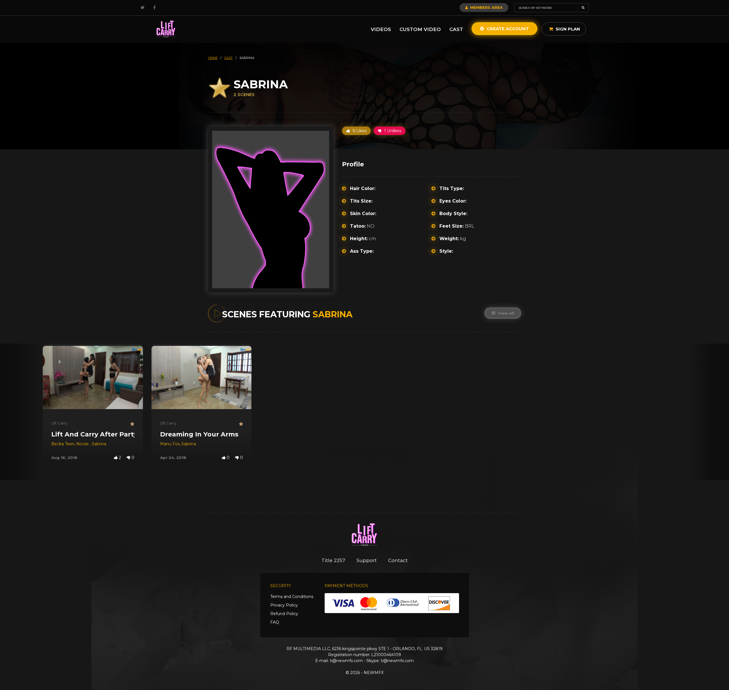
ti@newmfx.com (346, 660)
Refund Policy (284, 613)
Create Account (507, 28)
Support (367, 560)
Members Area (486, 7)
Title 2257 (333, 560)
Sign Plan (567, 29)
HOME (213, 58)
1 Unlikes (392, 130)
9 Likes (358, 130)
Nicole (83, 443)
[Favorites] (132, 424)
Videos (381, 29)
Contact (398, 560)
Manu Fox (170, 443)
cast (228, 58)
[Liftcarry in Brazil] (166, 29)
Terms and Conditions (291, 596)
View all (505, 313)
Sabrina (99, 443)
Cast (456, 29)
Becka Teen (63, 443)
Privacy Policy (284, 605)
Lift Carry (59, 423)
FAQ (274, 622)
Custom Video (420, 29)
